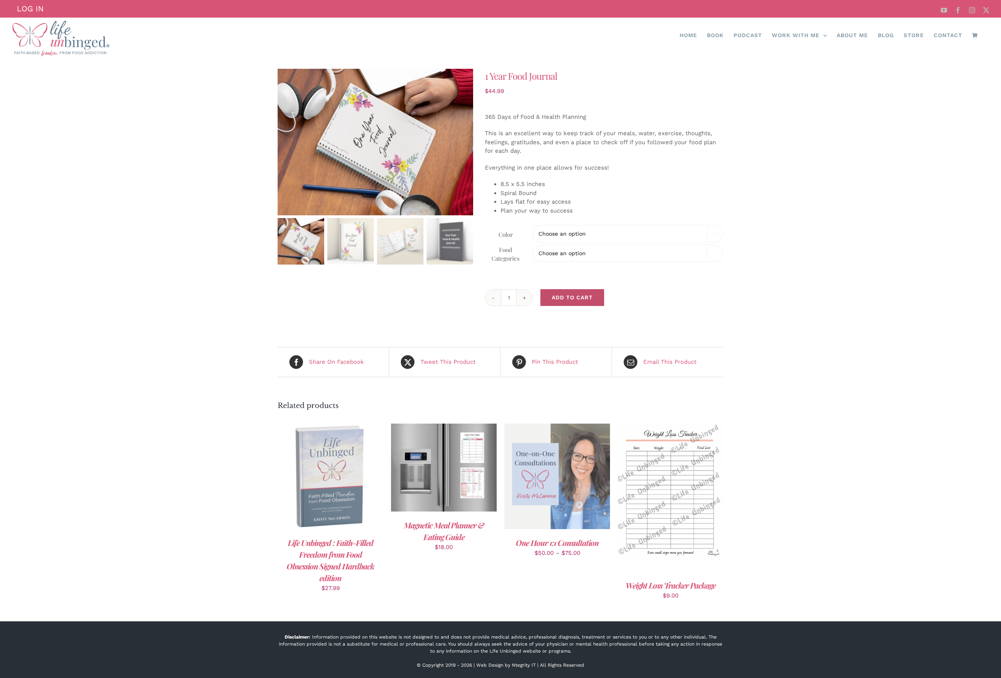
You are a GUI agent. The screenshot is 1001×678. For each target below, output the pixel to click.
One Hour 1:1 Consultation (557, 542)
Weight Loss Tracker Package (671, 585)
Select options (539, 477)
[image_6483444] (375, 142)
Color (506, 234)
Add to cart (572, 297)
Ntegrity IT (524, 665)
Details (355, 477)
